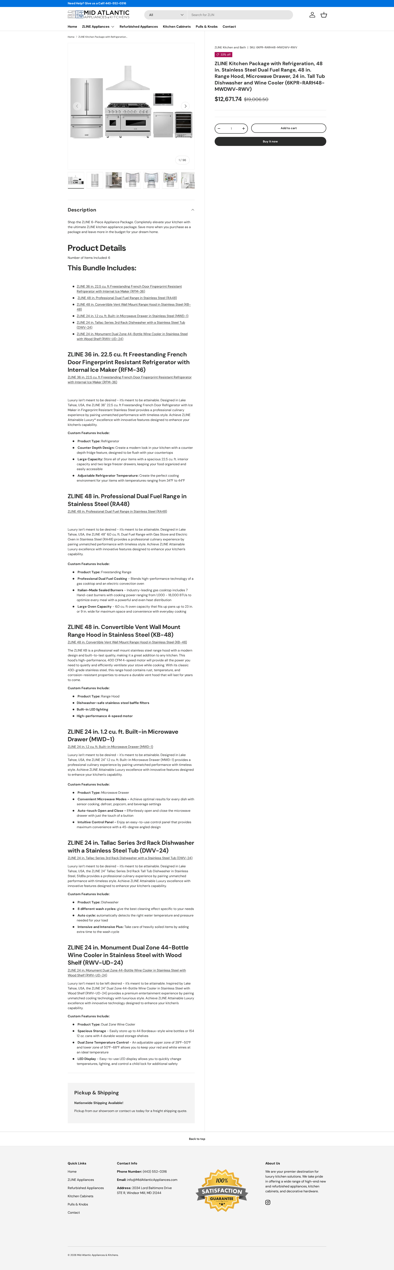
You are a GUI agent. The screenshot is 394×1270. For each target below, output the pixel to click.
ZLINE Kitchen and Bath (230, 47)
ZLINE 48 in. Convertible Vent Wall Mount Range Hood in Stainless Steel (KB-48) (127, 642)
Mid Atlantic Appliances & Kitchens (97, 1255)
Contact (229, 26)
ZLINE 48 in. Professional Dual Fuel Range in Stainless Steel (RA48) (127, 298)
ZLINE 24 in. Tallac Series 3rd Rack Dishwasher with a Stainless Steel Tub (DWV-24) (130, 858)
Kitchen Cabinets (177, 26)
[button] (323, 14)
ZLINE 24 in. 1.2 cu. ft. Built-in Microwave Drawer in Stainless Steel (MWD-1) (132, 316)
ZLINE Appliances (96, 26)
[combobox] (218, 14)
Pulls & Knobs (207, 26)
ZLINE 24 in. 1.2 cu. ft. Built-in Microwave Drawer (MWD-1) (110, 747)
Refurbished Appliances (139, 26)
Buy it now (270, 141)
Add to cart (289, 128)
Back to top (197, 1139)
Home (72, 26)
